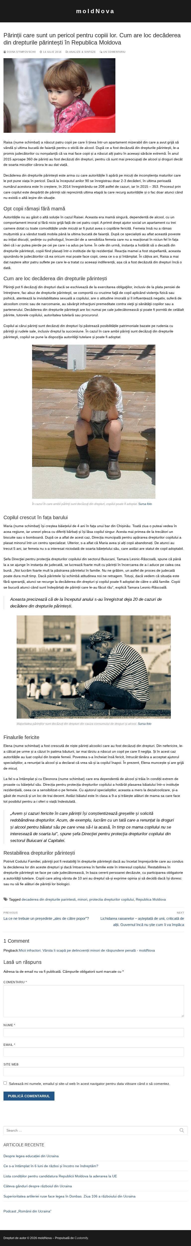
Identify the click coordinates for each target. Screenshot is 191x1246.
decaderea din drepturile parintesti (49, 899)
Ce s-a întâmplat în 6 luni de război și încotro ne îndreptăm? (50, 1166)
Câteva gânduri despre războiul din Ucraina (37, 1186)
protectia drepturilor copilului (111, 899)
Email (9, 1045)
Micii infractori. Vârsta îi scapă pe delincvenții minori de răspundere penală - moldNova (87, 950)
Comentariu (15, 982)
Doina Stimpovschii (21, 51)
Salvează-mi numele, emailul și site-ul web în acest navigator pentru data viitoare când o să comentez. (89, 1084)
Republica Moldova (151, 899)
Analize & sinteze (82, 51)
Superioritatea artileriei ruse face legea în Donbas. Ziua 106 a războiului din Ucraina (69, 1196)
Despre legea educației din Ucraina (31, 1156)
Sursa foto (145, 504)
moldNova (95, 11)
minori (82, 899)
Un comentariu (114, 51)
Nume (9, 1025)
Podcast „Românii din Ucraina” (27, 1211)
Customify (81, 1238)
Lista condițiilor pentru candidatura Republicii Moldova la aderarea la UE (60, 1176)
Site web (10, 1064)
